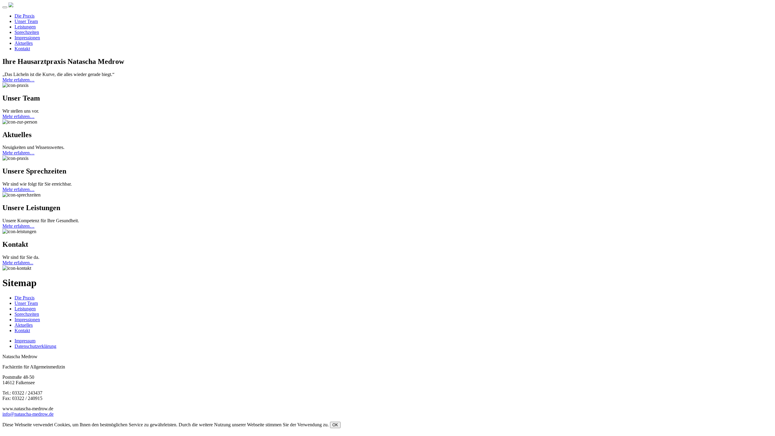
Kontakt (22, 48)
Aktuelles (24, 43)
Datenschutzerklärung (35, 346)
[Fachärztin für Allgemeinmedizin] (10, 5)
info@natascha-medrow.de (28, 414)
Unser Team (26, 21)
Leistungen (25, 26)
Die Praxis (25, 15)
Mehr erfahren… (18, 79)
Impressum (25, 340)
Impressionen (27, 37)
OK (335, 425)
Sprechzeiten (27, 32)
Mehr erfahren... (17, 262)
